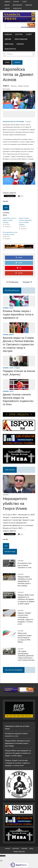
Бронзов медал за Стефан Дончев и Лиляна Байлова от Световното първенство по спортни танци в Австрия (18, 344)
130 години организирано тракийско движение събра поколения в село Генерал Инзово (26, 655)
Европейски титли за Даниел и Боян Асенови (9, 220)
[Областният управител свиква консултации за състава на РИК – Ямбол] (9, 635)
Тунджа (17, 368)
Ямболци (28, 5)
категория (6, 89)
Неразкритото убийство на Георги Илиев (15, 503)
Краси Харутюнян (17, 121)
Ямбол (11, 335)
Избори (7, 8)
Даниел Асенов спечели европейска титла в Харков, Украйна (25, 221)
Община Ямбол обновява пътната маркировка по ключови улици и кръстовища (25, 581)
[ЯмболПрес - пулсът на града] (19, 17)
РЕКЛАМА (24, 848)
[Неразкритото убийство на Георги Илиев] (19, 492)
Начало (7, 848)
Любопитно (17, 8)
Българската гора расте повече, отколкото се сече (24, 565)
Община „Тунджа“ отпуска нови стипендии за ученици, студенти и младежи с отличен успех (17, 762)
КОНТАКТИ (15, 848)
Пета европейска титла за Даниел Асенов (10, 233)
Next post (26, 282)
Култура (16, 1)
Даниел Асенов (23, 86)
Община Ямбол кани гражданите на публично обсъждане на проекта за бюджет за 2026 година (26, 599)
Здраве (7, 5)
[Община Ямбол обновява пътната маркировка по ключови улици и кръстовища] (9, 579)
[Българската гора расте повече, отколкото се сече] (9, 565)
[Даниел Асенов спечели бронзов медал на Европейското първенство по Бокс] (19, 388)
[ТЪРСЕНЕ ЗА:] (19, 54)
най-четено (10, 470)
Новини (7, 1)
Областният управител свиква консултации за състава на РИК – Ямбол (25, 637)
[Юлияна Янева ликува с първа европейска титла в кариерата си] (19, 305)
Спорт (24, 1)
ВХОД (31, 848)
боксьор (14, 86)
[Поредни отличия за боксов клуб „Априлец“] (19, 365)
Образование (17, 5)
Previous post (13, 282)
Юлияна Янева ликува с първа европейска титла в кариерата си (18, 314)
